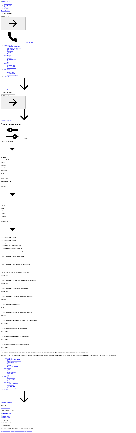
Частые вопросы (11, 59)
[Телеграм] (6, 413)
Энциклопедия (11, 66)
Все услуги (10, 51)
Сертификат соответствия (14, 48)
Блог (8, 62)
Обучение (6, 6)
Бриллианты (10, 72)
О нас (8, 56)
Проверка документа (12, 70)
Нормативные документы (7, 431)
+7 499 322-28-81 (5, 11)
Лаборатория (7, 5)
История (9, 58)
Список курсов (11, 65)
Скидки (9, 52)
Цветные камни (11, 73)
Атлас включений (11, 68)
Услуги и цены (8, 4)
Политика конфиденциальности (23, 431)
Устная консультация (12, 49)
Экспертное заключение (13, 46)
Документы (10, 61)
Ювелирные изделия (12, 75)
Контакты (6, 8)
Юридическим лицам (12, 53)
